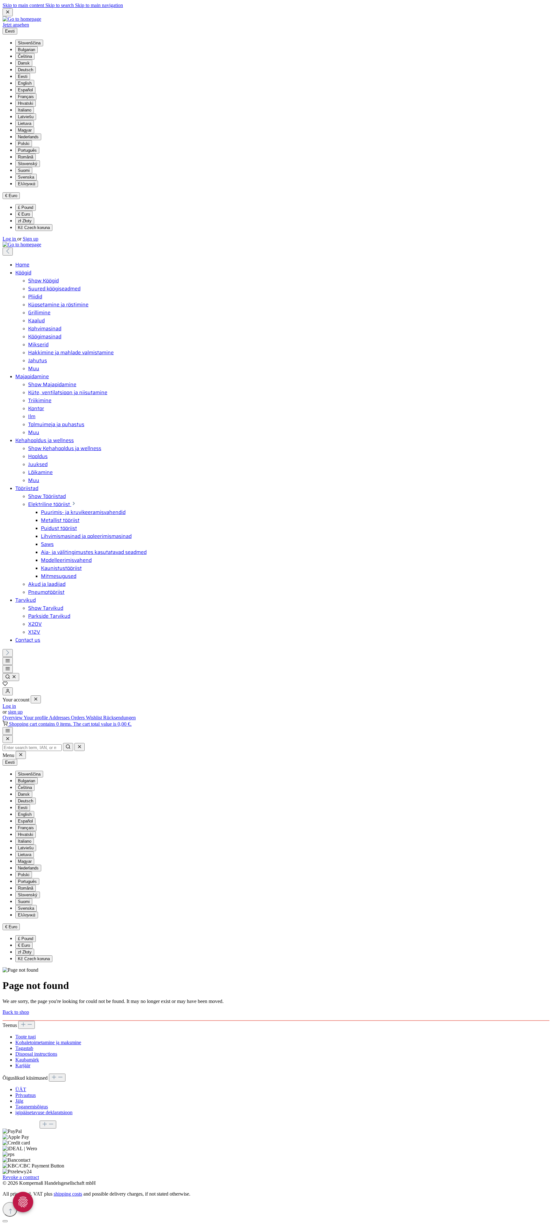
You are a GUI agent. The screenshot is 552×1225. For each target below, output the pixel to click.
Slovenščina (29, 43)
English (25, 83)
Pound (25, 207)
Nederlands (28, 136)
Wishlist (94, 717)
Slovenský (27, 163)
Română (25, 157)
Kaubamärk (27, 1059)
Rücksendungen (119, 717)
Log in (10, 238)
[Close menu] (36, 699)
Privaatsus (25, 1095)
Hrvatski (25, 103)
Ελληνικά (26, 183)
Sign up (30, 238)
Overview (13, 717)
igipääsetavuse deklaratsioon (44, 1112)
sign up (15, 712)
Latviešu (26, 116)
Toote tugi (25, 1036)
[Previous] (8, 252)
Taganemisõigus (31, 1106)
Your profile (36, 717)
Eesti (22, 76)
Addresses (60, 717)
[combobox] (32, 747)
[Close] (8, 739)
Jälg (19, 1101)
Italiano (24, 110)
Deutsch (25, 69)
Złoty (25, 220)
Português (27, 150)
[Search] (11, 677)
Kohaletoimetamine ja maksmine (48, 1042)
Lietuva (24, 123)
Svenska (26, 177)
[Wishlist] (5, 684)
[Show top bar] (8, 731)
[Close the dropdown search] (79, 747)
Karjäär (22, 1065)
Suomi (24, 170)
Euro (24, 214)
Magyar (25, 130)
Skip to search (60, 5)
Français (26, 96)
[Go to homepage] (22, 19)
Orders (78, 717)
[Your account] (8, 691)
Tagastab (24, 1048)
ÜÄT (20, 1089)
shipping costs (68, 1194)
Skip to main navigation (99, 5)
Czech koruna (34, 227)
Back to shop (16, 1012)
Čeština (25, 56)
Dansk (24, 63)
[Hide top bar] (8, 12)
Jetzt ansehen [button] (16, 24)
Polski (23, 143)
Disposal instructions (36, 1054)
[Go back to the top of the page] (10, 1209)
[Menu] (8, 661)
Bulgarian (26, 49)
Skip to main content (24, 5)
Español (25, 90)
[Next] (8, 653)
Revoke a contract (21, 1177)
